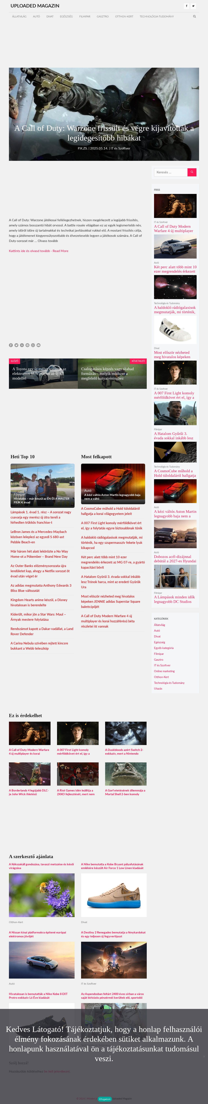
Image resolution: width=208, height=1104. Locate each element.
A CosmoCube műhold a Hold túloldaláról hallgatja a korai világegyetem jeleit (175, 475)
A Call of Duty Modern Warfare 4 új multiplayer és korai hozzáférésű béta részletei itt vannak (108, 621)
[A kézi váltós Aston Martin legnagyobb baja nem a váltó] (175, 501)
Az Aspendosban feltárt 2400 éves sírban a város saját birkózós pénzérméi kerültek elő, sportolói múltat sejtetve (112, 998)
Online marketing (164, 671)
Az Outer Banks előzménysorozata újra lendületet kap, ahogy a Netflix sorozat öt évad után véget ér (40, 571)
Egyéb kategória (164, 648)
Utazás (158, 688)
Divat (49, 16)
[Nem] (204, 1056)
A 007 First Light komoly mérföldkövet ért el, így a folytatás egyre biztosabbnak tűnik (174, 400)
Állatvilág (19, 16)
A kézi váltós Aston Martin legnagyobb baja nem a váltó (175, 516)
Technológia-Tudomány (157, 16)
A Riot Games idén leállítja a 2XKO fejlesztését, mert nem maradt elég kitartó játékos (76, 794)
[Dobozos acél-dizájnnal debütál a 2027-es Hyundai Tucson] (175, 546)
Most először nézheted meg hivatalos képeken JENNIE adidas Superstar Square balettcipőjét (110, 602)
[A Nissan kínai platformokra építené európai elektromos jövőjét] (42, 976)
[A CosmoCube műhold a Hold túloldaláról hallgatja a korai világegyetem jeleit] (175, 460)
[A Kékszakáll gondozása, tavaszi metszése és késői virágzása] (42, 914)
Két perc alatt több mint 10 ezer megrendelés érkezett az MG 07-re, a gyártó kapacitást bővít (113, 562)
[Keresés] (192, 172)
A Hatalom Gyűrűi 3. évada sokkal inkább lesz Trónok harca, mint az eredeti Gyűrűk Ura (111, 582)
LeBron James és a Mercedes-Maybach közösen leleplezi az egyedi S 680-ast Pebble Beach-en (39, 537)
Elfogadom (104, 1099)
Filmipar (84, 16)
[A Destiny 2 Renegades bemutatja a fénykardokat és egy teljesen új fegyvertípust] (114, 976)
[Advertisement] (104, 43)
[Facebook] (186, 6)
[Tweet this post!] (16, 346)
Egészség (66, 16)
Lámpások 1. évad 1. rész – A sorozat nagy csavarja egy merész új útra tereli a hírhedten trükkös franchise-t (41, 517)
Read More (60, 251)
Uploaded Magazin (35, 6)
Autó (36, 16)
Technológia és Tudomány (167, 303)
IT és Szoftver (120, 148)
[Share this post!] (11, 346)
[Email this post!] (38, 346)
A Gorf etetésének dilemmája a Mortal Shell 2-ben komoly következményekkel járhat (125, 794)
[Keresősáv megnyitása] (194, 16)
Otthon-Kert (124, 16)
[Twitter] (193, 6)
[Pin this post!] (27, 346)
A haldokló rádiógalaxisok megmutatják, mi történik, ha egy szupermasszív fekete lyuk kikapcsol (112, 543)
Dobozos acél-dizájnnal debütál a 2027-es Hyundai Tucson (175, 561)
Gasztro (103, 16)
